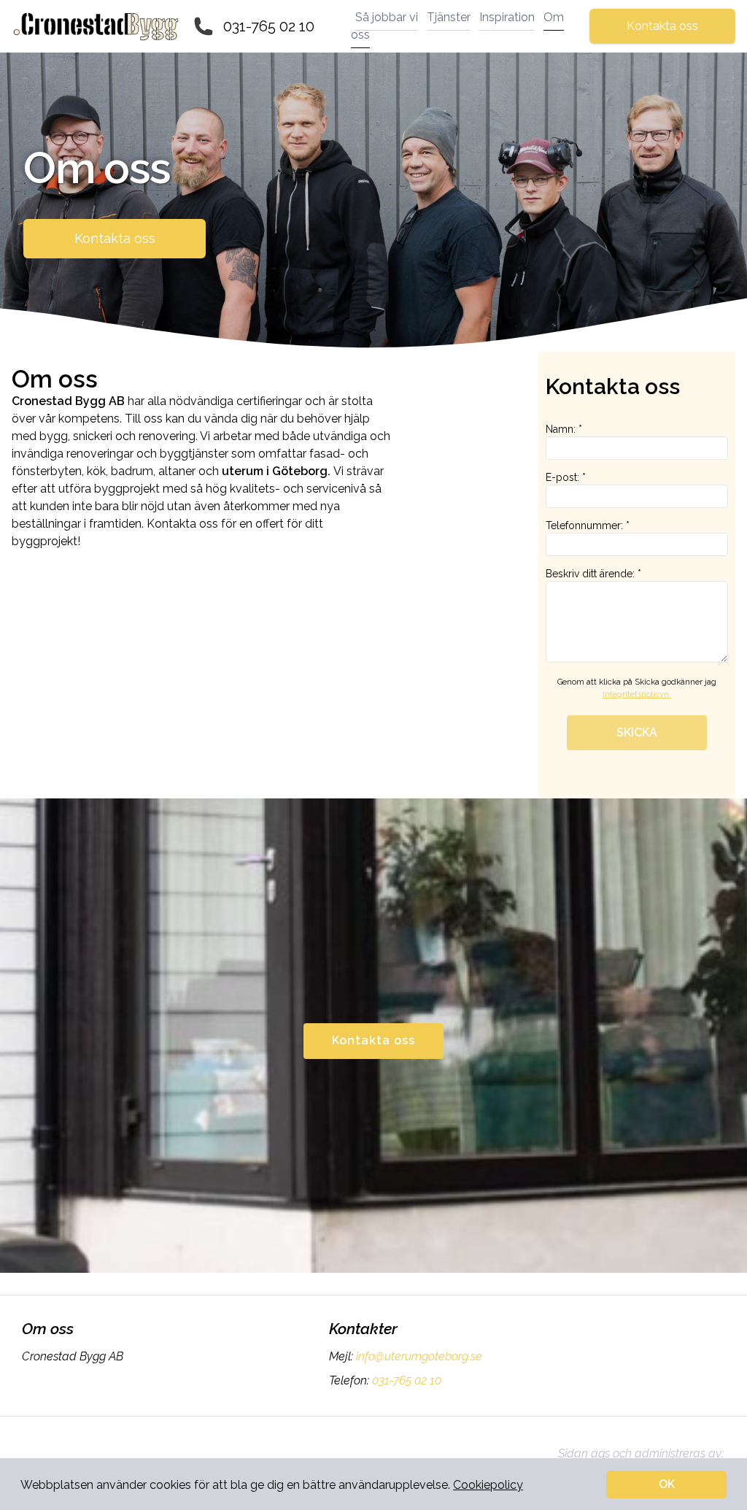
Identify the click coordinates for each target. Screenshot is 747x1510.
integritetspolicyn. (637, 694)
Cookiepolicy (488, 1485)
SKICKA (636, 732)
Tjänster (449, 17)
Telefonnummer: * (588, 525)
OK (667, 1484)
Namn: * (564, 429)
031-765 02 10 (268, 26)
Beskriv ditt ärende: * (593, 573)
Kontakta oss (662, 26)
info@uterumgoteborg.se (419, 1356)
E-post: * (566, 477)
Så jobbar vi (386, 17)
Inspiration (507, 17)
